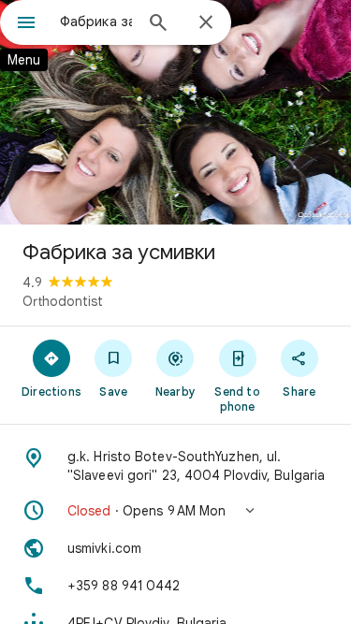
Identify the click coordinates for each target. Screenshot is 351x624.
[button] (175, 511)
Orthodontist (62, 301)
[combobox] (96, 21)
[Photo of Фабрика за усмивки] (175, 112)
